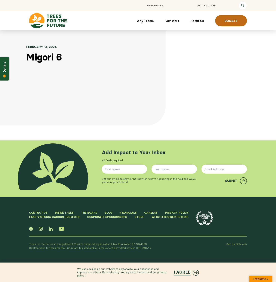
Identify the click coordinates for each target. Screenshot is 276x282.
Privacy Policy (177, 212)
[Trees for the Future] (48, 20)
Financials (128, 212)
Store (139, 217)
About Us (197, 21)
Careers (151, 212)
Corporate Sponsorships (107, 217)
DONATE (231, 21)
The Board (89, 212)
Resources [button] (155, 5)
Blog (108, 212)
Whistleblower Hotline (170, 217)
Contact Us (38, 212)
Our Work (172, 21)
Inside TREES (64, 212)
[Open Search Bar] (243, 5)
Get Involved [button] (206, 5)
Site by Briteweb (236, 244)
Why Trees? (146, 21)
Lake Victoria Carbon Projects (54, 217)
